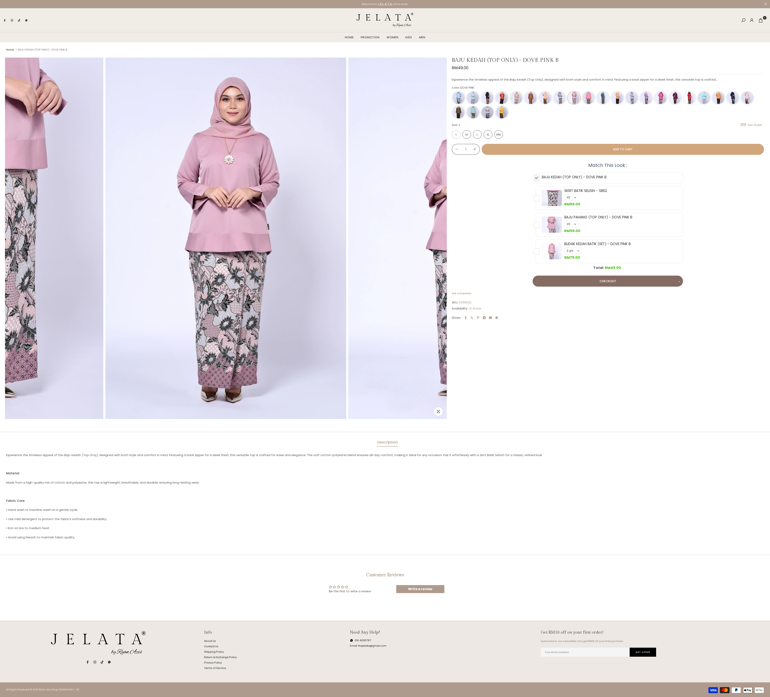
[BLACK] (487, 98)
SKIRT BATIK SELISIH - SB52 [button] (585, 190)
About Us (210, 641)
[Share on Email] (490, 317)
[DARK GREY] (559, 98)
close (4, 3)
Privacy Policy (213, 663)
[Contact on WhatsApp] (26, 20)
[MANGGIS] (675, 98)
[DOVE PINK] (574, 98)
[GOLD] (617, 98)
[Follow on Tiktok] (19, 20)
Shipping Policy (214, 652)
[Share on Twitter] (471, 317)
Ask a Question (461, 293)
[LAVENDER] (646, 98)
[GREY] (632, 98)
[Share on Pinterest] (478, 317)
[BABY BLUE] (473, 98)
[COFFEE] (531, 98)
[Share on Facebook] (465, 317)
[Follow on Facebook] (4, 20)
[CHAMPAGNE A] (516, 98)
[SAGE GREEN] (473, 112)
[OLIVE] (458, 112)
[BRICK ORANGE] (502, 98)
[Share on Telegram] (484, 317)
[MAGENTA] (661, 98)
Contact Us (211, 646)
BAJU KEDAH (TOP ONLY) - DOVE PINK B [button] (574, 177)
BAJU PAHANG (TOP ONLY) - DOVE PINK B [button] (598, 217)
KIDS (408, 37)
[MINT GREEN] (704, 98)
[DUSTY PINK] (588, 98)
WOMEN (392, 37)
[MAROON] (689, 98)
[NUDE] (747, 98)
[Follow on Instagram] (11, 20)
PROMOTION (370, 37)
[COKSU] (545, 98)
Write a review (420, 589)
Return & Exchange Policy (220, 657)
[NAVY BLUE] (733, 98)
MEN (422, 37)
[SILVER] (487, 112)
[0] (760, 20)
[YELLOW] (502, 112)
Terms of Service (215, 668)
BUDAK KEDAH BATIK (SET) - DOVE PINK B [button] (597, 244)
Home (10, 50)
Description (387, 442)
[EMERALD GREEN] (603, 98)
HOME (349, 37)
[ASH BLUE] (458, 98)
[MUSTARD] (718, 98)
